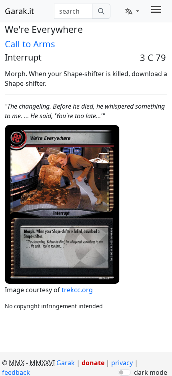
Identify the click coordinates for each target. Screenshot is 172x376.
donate (93, 362)
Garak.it (19, 11)
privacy (122, 362)
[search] (101, 11)
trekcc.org (77, 289)
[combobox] (73, 11)
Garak (65, 362)
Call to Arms (30, 44)
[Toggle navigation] (156, 9)
